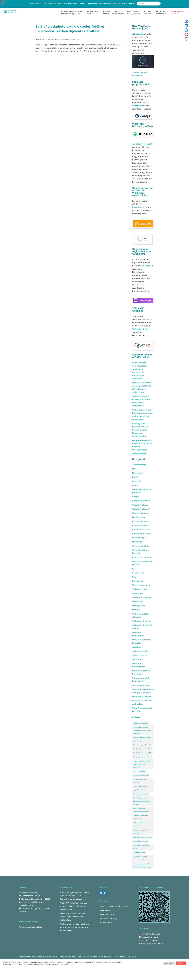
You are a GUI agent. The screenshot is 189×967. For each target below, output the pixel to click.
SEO (134, 569)
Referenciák (134, 13)
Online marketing (140, 546)
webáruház (137, 593)
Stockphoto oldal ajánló (141, 794)
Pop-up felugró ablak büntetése (140, 781)
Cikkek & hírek (72, 3)
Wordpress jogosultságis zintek (141, 847)
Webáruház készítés (141, 597)
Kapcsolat (162, 13)
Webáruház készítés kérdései (142, 837)
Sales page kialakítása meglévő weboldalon (140, 788)
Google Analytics (140, 505)
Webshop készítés (141, 651)
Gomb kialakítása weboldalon (142, 753)
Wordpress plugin (141, 685)
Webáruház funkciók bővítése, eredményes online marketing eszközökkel (74, 927)
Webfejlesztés (138, 606)
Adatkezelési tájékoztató (30, 927)
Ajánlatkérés (119, 956)
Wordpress (137, 659)
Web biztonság (139, 589)
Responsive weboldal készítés (57, 39)
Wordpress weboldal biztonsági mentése (140, 858)
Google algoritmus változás (142, 757)
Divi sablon (139, 34)
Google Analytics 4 (141, 509)
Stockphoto (74, 39)
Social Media (138, 573)
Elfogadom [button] (181, 963)
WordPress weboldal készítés (114, 906)
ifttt (134, 771)
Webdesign (137, 601)
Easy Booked (147, 266)
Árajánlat (178, 13)
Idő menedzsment (141, 521)
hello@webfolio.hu (155, 943)
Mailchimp (137, 542)
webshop (136, 647)
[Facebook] (186, 21)
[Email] (186, 39)
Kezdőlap (61, 3)
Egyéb (135, 477)
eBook (82, 3)
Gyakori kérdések (94, 3)
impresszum (142, 771)
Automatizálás (139, 465)
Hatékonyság (138, 517)
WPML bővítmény (140, 329)
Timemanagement (141, 585)
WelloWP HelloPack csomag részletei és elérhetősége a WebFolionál (73, 906)
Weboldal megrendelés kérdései (140, 831)
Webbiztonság (113, 13)
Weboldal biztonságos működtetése (140, 817)
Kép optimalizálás (140, 529)
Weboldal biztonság (141, 621)
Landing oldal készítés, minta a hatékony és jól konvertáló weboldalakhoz (140, 429)
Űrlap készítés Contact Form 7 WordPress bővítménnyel (142, 865)
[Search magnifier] (158, 3)
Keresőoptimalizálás (141, 533)
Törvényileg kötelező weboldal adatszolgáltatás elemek (141, 801)
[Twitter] (186, 30)
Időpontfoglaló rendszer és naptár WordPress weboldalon (142, 764)
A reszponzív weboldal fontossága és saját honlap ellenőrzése (141, 730)
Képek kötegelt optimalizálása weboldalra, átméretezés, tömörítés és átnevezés (74, 896)
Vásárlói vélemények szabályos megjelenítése (141, 810)
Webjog (136, 610)
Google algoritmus (141, 501)
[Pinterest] (186, 34)
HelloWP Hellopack (143, 144)
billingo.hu (137, 106)
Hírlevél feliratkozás (111, 3)
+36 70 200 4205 (152, 934)
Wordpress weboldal (142, 697)
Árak (148, 13)
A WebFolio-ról (128, 3)
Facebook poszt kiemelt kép (142, 749)
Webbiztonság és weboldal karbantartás (95, 956)
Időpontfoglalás (139, 525)
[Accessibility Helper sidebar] (2, 2)
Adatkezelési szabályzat (140, 723)
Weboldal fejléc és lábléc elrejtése (141, 824)
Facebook (137, 481)
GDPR (135, 485)
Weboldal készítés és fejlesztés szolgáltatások (38, 956)
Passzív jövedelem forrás (141, 775)
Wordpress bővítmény (140, 841)
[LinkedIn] (186, 25)
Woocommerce (139, 655)
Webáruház (94, 13)
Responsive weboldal (142, 557)
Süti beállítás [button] (168, 963)
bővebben (137, 207)
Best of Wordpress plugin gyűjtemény (141, 739)
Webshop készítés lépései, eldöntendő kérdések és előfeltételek (72, 916)
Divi (134, 469)
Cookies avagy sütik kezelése (142, 745)
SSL (134, 577)
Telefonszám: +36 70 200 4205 (42, 3)
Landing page (139, 538)
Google (135, 497)
